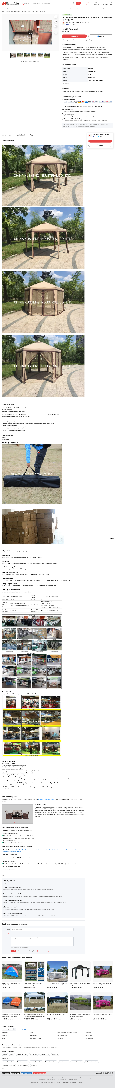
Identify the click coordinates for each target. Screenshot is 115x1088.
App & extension (94, 8)
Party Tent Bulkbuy (35, 1065)
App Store (5, 1073)
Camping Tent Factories (36, 1061)
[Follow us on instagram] (106, 1073)
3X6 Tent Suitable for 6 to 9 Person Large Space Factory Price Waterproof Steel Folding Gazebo (57, 985)
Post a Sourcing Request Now (45, 951)
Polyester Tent (33, 1054)
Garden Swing (89, 1035)
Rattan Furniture (16, 851)
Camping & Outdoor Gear (28, 11)
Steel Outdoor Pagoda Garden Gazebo (102, 1014)
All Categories (7, 8)
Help (85, 8)
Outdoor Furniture (40, 849)
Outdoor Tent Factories (8, 1061)
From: (8, 929)
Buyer (77, 8)
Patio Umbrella (50, 849)
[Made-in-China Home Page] (10, 3)
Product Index (84, 1077)
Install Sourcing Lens (41, 1073)
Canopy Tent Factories (50, 1061)
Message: (8, 938)
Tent (37, 11)
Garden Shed (5, 1032)
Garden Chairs (33, 1035)
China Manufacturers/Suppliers (45, 1077)
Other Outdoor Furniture (35, 1038)
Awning (31, 1032)
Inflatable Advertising (22, 1054)
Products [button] (26, 3)
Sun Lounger (60, 849)
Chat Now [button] (102, 36)
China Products (33, 1077)
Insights (90, 1077)
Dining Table (88, 1032)
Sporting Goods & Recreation (13, 11)
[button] (73, 3)
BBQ (55, 849)
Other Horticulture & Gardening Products (67, 1032)
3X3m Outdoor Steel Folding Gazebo (56, 1014)
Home (3, 11)
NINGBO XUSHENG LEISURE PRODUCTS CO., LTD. (78, 22)
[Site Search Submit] (78, 3)
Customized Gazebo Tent (91, 1061)
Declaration (74, 1082)
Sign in (111, 4)
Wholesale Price (66, 1077)
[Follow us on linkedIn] (112, 1073)
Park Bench (60, 1038)
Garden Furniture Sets (63, 1035)
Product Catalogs (23, 1029)
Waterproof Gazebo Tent (9, 1065)
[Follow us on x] (103, 1073)
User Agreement (66, 1082)
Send (13, 951)
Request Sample (89, 40)
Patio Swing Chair (23, 849)
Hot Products (26, 1077)
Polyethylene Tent (45, 1054)
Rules (112, 8)
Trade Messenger (26, 1073)
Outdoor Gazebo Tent (77, 1061)
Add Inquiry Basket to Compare (30, 61)
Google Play (15, 1073)
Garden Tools (32, 849)
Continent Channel (76, 1077)
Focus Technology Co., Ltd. (46, 1082)
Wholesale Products (57, 1077)
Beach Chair (15, 849)
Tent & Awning (67, 849)
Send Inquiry (74, 36)
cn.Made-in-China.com (72, 1079)
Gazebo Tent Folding (23, 1065)
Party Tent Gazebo (63, 1061)
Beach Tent (42, 11)
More (3, 1041)
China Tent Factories (22, 1061)
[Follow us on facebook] (101, 1073)
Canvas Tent (55, 1054)
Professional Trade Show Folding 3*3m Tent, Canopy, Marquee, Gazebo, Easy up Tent (34, 1016)
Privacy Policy (81, 1082)
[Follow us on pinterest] (110, 1073)
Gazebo (3, 1038)
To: (9, 933)
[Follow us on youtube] (108, 1073)
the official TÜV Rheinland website (47, 799)
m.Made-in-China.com (61, 1079)
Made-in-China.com (51, 1079)
